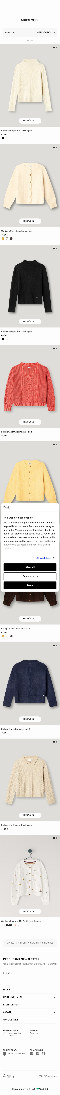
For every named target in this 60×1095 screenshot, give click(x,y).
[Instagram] (31, 1054)
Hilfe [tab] (6, 989)
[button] (30, 85)
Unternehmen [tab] (12, 997)
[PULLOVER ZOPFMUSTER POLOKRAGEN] (30, 780)
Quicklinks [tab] (10, 1019)
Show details (43, 558)
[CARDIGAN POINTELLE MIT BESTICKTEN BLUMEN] (30, 876)
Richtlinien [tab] (11, 1004)
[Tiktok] (43, 1054)
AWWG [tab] (7, 1012)
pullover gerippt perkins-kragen (16, 131)
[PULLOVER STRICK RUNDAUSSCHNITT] (30, 683)
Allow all (30, 567)
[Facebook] (37, 1054)
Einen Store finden (16, 1054)
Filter (8, 33)
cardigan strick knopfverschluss (16, 231)
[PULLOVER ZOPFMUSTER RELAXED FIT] (30, 386)
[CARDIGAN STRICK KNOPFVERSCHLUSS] (30, 185)
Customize (28, 576)
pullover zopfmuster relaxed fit (16, 432)
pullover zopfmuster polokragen (16, 825)
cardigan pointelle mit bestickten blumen (21, 921)
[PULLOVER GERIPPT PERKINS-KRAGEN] (30, 85)
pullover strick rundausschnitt (15, 729)
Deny (30, 585)
